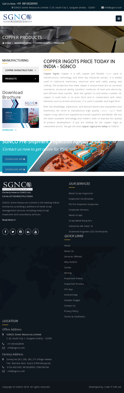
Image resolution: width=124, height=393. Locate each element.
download (8, 130)
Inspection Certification (81, 198)
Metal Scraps (75, 215)
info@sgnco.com (113, 7)
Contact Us (70, 305)
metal (109, 73)
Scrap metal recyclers (80, 220)
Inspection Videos (73, 278)
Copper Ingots (43, 43)
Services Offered (73, 256)
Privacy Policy (71, 311)
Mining (68, 272)
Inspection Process (74, 283)
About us (69, 251)
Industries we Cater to (81, 226)
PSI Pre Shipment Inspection (84, 204)
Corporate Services (79, 209)
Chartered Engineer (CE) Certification (88, 231)
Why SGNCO (70, 262)
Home (8, 43)
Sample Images (72, 300)
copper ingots (108, 110)
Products (11, 78)
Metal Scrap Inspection (81, 193)
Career (67, 267)
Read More (8, 219)
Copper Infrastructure (19, 70)
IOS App (68, 289)
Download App (14, 159)
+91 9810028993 (27, 3)
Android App (71, 294)
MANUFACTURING (23, 43)
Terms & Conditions (74, 316)
